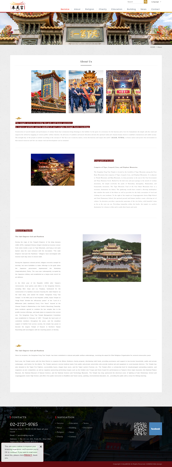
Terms (86, 423)
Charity (103, 9)
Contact (155, 9)
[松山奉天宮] (18, 6)
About (77, 9)
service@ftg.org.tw (26, 435)
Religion (89, 9)
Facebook (155, 428)
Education (116, 9)
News (144, 9)
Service (65, 9)
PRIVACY (28, 455)
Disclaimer (88, 428)
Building (131, 9)
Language (155, 2)
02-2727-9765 (24, 424)
